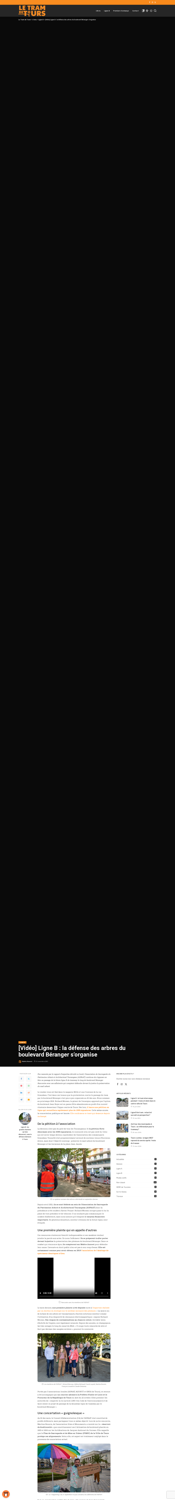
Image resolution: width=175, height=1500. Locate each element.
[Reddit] (29, 1093)
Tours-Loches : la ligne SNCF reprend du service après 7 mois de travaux (143, 1140)
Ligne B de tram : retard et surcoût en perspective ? (141, 1114)
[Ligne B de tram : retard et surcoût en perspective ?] (122, 1115)
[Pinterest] (21, 1086)
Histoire (119, 1164)
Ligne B (22, 1042)
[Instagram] (152, 2)
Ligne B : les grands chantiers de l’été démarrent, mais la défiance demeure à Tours (25, 1133)
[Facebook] (149, 2)
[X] (155, 2)
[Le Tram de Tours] (31, 11)
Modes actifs (121, 1178)
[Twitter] (29, 1079)
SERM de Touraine (123, 1187)
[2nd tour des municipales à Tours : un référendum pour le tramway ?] (122, 1128)
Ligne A (119, 1169)
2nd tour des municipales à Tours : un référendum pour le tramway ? (142, 1127)
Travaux (119, 1196)
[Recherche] (155, 11)
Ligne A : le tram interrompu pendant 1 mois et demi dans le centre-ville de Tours (143, 1101)
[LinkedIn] (21, 1093)
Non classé (120, 1182)
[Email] (29, 1100)
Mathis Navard (27, 1061)
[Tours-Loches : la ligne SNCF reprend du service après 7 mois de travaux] (122, 1142)
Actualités (120, 1159)
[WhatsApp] (29, 1086)
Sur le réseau (121, 1192)
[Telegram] (21, 1100)
